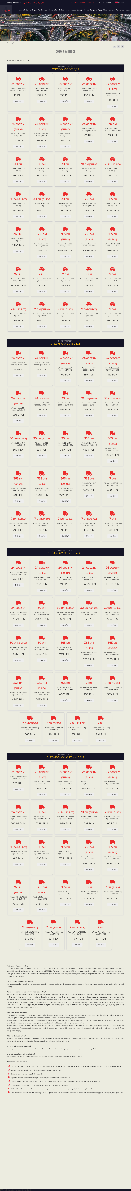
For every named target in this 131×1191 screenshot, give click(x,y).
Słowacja (79, 10)
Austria (28, 10)
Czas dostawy (120, 10)
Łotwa (56, 10)
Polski (120, 2)
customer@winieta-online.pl (83, 2)
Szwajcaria (93, 10)
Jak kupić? (22, 10)
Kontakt (128, 10)
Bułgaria (34, 10)
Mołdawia (61, 10)
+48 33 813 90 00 (34, 2)
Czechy (40, 10)
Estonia (46, 10)
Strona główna (12, 43)
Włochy (105, 10)
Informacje (112, 10)
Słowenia (86, 10)
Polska (67, 10)
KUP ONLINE (106, 2)
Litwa (51, 10)
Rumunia (73, 10)
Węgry (100, 10)
